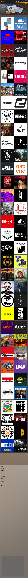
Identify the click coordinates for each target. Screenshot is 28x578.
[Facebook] (1, 468)
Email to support (4, 476)
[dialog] (13, 566)
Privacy (2, 481)
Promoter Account (4, 486)
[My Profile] (21, 1)
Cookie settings (6, 570)
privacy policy (16, 568)
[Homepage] (3, 1)
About (2, 474)
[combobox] (13, 3)
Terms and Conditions (4, 480)
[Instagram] (3, 468)
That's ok (5, 573)
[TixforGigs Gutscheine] (14, 9)
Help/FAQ (2, 473)
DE (16, 1)
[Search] (26, 3)
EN (18, 1)
